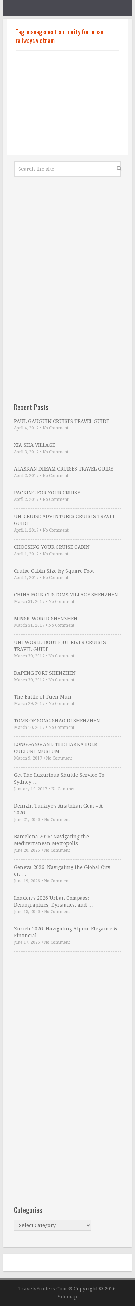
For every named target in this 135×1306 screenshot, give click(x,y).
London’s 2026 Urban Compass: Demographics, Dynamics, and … (53, 901)
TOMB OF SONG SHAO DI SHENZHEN (57, 720)
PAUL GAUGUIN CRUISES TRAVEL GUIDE (61, 421)
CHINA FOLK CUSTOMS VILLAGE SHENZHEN (66, 594)
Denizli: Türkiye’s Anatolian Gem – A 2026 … (58, 809)
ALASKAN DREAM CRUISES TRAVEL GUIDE (63, 469)
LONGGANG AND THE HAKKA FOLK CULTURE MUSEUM (56, 748)
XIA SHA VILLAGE (34, 445)
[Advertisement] (67, 103)
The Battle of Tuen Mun (42, 697)
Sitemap (67, 1296)
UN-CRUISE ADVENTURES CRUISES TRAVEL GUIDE (64, 520)
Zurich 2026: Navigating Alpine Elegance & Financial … (66, 932)
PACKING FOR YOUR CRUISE (47, 492)
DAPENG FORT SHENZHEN (45, 673)
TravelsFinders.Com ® (45, 1289)
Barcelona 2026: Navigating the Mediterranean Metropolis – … (51, 840)
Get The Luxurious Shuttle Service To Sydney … (59, 778)
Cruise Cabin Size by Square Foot (54, 571)
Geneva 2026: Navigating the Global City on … (62, 870)
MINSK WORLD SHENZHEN (46, 618)
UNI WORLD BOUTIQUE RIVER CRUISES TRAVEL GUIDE (60, 646)
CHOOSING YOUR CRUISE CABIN (52, 547)
